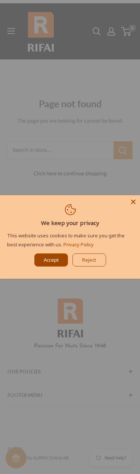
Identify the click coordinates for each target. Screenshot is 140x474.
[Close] (133, 202)
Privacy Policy (78, 244)
